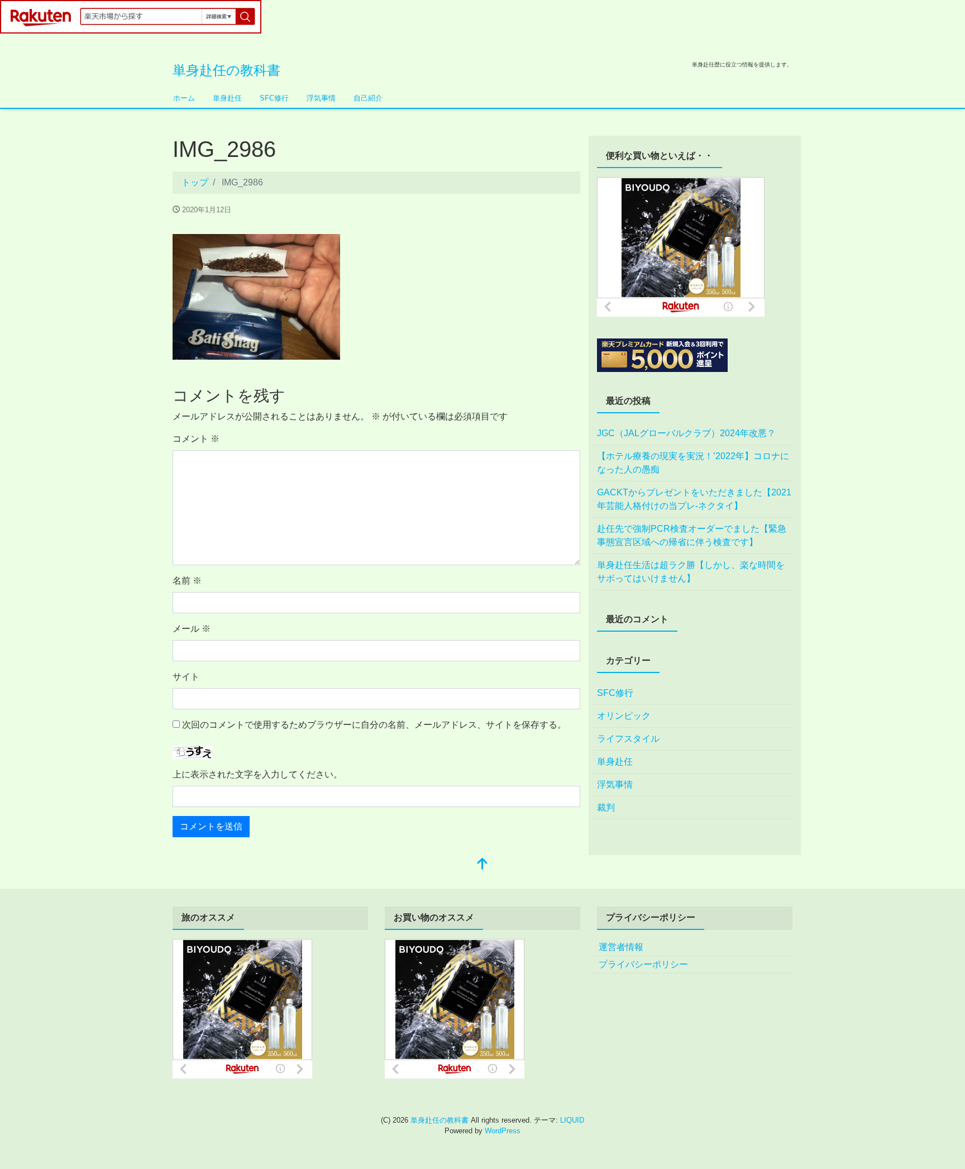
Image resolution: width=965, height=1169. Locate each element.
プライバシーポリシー (643, 964)
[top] (482, 864)
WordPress (502, 1131)
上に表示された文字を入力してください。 (257, 774)
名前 (187, 580)
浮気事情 (321, 98)
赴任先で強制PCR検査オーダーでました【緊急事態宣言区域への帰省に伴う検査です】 (691, 535)
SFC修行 (274, 98)
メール (192, 628)
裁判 (606, 807)
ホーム (184, 98)
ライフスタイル (628, 738)
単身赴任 (227, 98)
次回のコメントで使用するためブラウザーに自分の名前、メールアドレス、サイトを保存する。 (374, 724)
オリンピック (624, 716)
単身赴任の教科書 (226, 70)
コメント (196, 438)
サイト (186, 676)
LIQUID (572, 1120)
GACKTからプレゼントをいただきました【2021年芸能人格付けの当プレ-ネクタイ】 (694, 499)
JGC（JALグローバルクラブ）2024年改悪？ (686, 433)
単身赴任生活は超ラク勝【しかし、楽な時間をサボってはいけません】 (691, 571)
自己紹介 (368, 98)
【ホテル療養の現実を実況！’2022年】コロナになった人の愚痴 (693, 462)
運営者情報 (621, 947)
